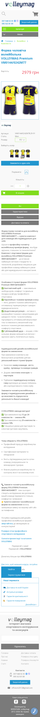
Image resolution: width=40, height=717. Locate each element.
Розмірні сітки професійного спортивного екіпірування (14, 532)
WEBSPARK (15, 709)
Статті (3, 664)
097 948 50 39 (7, 21)
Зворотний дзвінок (29, 22)
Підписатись (20, 646)
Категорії (20, 29)
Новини (4, 660)
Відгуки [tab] (20, 217)
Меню (20, 34)
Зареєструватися (16, 575)
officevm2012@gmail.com (22, 688)
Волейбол (21, 41)
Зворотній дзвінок (20, 682)
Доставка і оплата (28, 653)
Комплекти (6, 43)
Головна (9, 41)
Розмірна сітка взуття (29, 660)
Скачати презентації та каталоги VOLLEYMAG (16, 540)
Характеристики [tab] (20, 211)
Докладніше (31, 604)
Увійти (11, 569)
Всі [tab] (20, 206)
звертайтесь (7, 523)
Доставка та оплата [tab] (20, 223)
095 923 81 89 (7, 23)
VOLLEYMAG (26, 556)
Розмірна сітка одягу (29, 656)
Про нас (4, 656)
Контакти (25, 664)
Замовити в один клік (20, 163)
